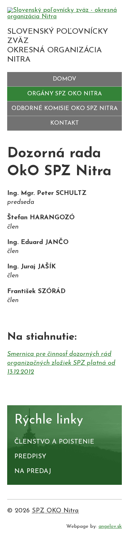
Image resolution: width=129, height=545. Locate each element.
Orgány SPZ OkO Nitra (64, 94)
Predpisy (30, 457)
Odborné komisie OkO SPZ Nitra (64, 108)
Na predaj (32, 471)
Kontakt (64, 123)
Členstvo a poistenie (54, 442)
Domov (64, 79)
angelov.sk (110, 526)
